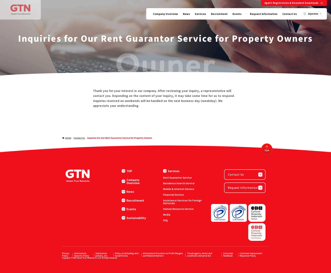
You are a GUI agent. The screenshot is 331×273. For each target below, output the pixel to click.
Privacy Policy (65, 254)
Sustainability (136, 217)
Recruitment (135, 200)
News (130, 191)
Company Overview (133, 181)
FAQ (165, 220)
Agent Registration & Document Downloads (291, 2)
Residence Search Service (179, 183)
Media (166, 214)
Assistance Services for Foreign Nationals (182, 201)
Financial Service (173, 194)
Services (173, 170)
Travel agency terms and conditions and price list (199, 254)
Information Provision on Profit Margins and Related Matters (163, 254)
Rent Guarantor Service (177, 177)
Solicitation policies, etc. (102, 254)
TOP (129, 170)
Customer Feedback (228, 254)
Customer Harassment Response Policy (251, 254)
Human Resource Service (178, 208)
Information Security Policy (81, 254)
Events (131, 209)
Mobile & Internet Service (178, 189)
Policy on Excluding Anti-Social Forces (127, 254)
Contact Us (79, 137)
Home (68, 137)
